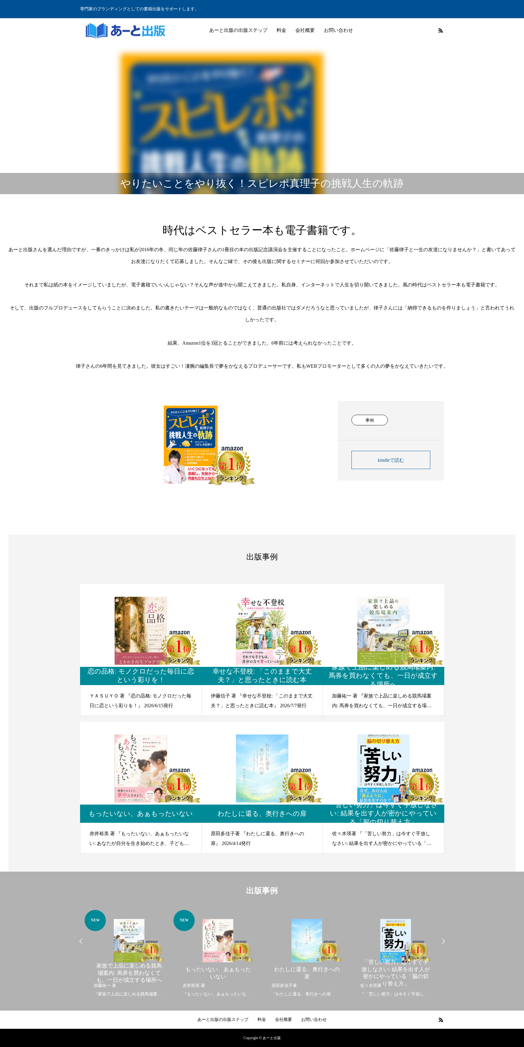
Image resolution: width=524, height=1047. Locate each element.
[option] (129, 954)
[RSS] (440, 30)
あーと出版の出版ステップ (238, 30)
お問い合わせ (338, 30)
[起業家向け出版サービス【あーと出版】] (125, 30)
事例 (369, 420)
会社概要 (305, 30)
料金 (281, 30)
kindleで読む (391, 460)
